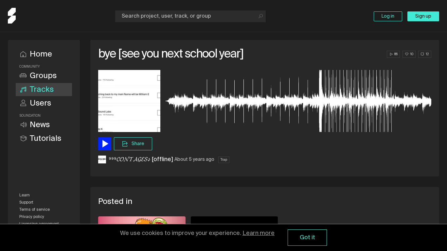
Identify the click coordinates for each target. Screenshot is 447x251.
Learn (24, 195)
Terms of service (34, 210)
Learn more (258, 233)
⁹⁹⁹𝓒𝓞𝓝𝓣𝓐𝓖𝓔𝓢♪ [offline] (141, 159)
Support (26, 203)
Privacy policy (31, 217)
